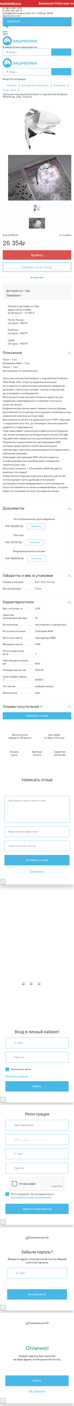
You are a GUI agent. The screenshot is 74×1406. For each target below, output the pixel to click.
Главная (12, 85)
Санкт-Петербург (25, 1018)
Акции (7, 958)
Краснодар (51, 1008)
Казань (35, 1013)
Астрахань (35, 1003)
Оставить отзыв (37, 860)
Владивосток (25, 1008)
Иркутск (39, 1008)
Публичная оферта (14, 927)
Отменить (37, 871)
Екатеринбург (51, 1003)
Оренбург (8, 1018)
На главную (37, 1391)
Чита (26, 1016)
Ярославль (56, 1018)
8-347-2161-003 (12, 8)
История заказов (13, 971)
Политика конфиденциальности (23, 922)
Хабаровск (9, 1008)
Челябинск (9, 1013)
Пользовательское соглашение (22, 924)
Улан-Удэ (43, 1018)
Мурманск (57, 1001)
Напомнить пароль (16, 1076)
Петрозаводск (47, 1006)
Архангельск (22, 1001)
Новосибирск (11, 1011)
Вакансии (9, 929)
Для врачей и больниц (35, 85)
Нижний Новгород (26, 1006)
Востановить (37, 1294)
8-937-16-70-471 (12, 898)
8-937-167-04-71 (12, 10)
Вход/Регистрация (14, 79)
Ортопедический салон (17, 947)
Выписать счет (12, 15)
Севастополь (19, 1003)
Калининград (50, 1016)
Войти (37, 1086)
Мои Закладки (11, 974)
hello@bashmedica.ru (15, 13)
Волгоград (23, 1013)
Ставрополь (49, 1011)
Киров (46, 1001)
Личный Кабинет (13, 969)
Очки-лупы (9, 89)
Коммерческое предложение (20, 47)
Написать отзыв (37, 715)
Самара (7, 1016)
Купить (37, 255)
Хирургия (60, 85)
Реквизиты (9, 919)
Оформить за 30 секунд (37, 267)
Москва (64, 1016)
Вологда (36, 1016)
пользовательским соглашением (31, 1197)
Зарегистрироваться (37, 1209)
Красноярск (48, 1013)
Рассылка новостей (15, 976)
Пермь (6, 1003)
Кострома (8, 1006)
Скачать (36, 526)
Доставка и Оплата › (15, 906)
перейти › (46, 909)
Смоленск (63, 1006)
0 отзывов (65, 235)
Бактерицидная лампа (16, 942)
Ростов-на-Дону (30, 1011)
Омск (60, 1013)
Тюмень (17, 1016)
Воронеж (36, 1001)
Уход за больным (13, 945)
